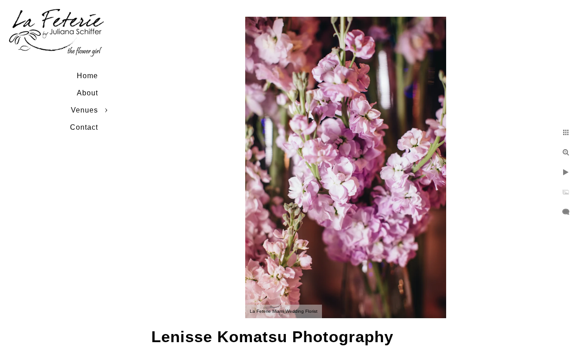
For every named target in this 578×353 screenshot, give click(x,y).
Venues (84, 110)
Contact (84, 127)
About (87, 93)
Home (87, 76)
